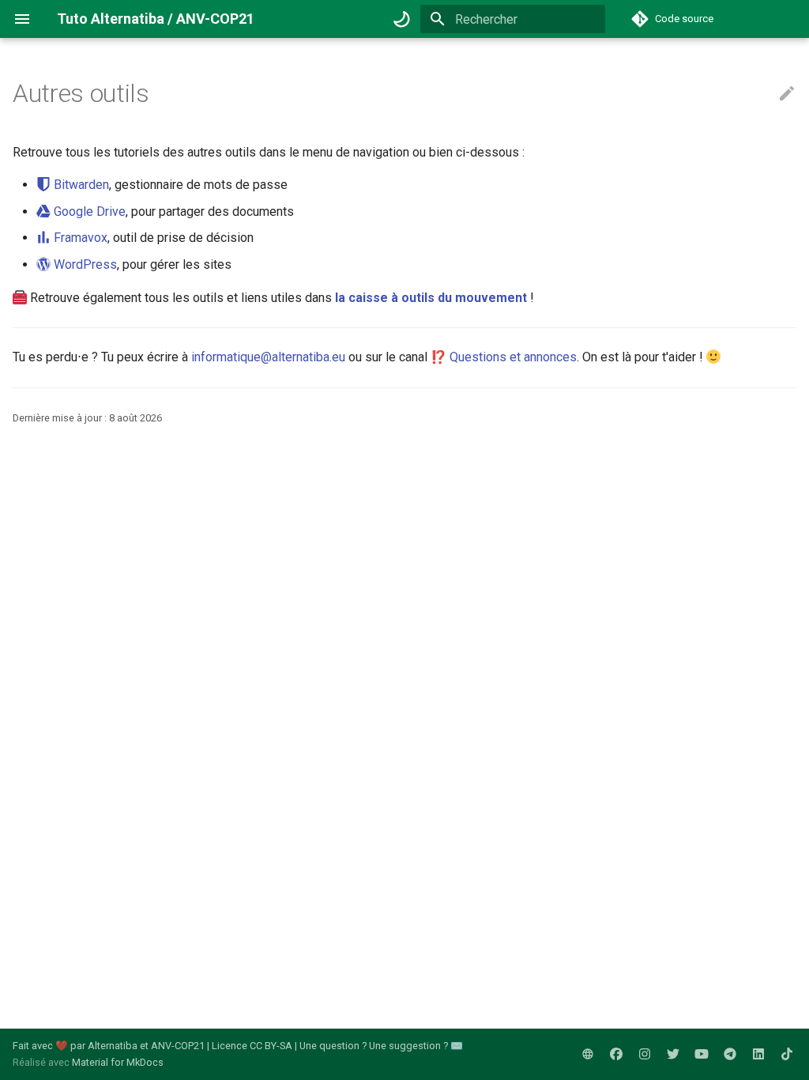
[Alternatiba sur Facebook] (616, 1054)
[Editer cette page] (786, 94)
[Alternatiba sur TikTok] (787, 1054)
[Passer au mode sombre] (401, 19)
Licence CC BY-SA (252, 1046)
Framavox (79, 237)
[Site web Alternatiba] (587, 1054)
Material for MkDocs (118, 1062)
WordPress (84, 264)
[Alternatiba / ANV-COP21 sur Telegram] (730, 1054)
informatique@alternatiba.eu (268, 356)
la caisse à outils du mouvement (431, 297)
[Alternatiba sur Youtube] (701, 1054)
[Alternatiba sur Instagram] (644, 1054)
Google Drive (88, 211)
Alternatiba (112, 1046)
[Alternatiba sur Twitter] (673, 1054)
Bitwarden (80, 184)
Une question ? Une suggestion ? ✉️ (381, 1046)
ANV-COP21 (178, 1046)
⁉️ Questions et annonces (504, 356)
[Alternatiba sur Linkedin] (758, 1054)
